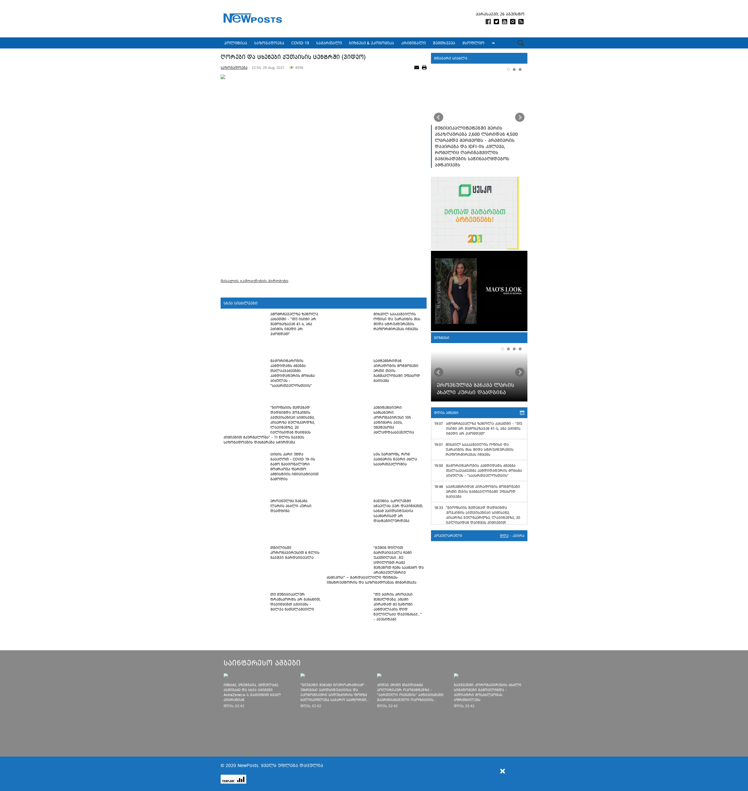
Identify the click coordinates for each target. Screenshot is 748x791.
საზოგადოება (234, 67)
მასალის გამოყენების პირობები (254, 281)
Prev (438, 117)
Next (519, 117)
